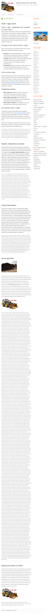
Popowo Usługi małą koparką (12, 247)
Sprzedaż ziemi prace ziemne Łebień (24, 454)
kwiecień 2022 (36, 58)
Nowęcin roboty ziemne (18, 352)
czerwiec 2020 (36, 67)
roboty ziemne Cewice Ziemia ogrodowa (21, 401)
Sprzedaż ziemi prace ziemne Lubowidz (8, 456)
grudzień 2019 (36, 76)
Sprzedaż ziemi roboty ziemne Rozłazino (8, 485)
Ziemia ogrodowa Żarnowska (13, 557)
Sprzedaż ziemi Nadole (5, 444)
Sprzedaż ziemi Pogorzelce (21, 445)
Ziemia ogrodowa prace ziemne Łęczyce (20, 519)
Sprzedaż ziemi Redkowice (10, 467)
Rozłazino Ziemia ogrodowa (16, 434)
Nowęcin (2, 134)
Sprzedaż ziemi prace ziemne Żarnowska (8, 466)
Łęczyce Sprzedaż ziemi (14, 341)
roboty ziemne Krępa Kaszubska (25, 406)
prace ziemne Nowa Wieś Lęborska (20, 377)
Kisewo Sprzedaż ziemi (26, 332)
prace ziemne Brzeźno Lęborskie (11, 359)
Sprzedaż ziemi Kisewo (20, 440)
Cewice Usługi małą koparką (6, 238)
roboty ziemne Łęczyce (5, 412)
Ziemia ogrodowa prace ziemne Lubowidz (20, 520)
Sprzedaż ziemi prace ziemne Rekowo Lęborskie (17, 462)
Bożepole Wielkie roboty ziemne (15, 319)
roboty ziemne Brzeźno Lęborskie (7, 400)
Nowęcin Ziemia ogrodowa (8, 354)
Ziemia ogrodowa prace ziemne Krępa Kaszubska (16, 516)
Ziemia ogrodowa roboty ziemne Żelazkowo (17, 555)
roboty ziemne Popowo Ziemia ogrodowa (21, 422)
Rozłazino (25, 136)
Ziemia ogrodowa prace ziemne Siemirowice (13, 528)
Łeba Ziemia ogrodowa (11, 339)
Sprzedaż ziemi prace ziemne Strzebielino (9, 465)
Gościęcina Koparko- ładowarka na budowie (22, 179)
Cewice (29, 129)
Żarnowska (15, 137)
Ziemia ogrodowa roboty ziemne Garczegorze (19, 537)
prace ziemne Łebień (19, 370)
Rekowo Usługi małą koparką (6, 249)
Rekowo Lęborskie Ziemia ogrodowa (20, 397)
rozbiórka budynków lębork (18, 136)
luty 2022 (35, 61)
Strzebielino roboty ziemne (26, 492)
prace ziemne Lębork (16, 134)
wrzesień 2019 (36, 80)
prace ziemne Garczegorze (10, 364)
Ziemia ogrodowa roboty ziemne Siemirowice (9, 552)
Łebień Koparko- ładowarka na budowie (13, 183)
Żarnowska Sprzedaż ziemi (21, 496)
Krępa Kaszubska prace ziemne (16, 333)
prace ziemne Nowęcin (23, 379)
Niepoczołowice (19, 133)
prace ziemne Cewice (12, 361)
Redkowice (22, 134)
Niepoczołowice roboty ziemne (7, 348)
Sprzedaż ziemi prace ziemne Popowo (16, 460)
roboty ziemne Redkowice (6, 423)
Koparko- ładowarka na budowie (12, 144)
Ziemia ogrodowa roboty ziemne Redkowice (16, 549)
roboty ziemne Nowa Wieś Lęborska (14, 418)
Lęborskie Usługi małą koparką (22, 242)
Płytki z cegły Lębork (8, 24)
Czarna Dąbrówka (4, 130)
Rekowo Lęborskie (26, 316)
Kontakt (3, 14)
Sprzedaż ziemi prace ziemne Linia (22, 455)
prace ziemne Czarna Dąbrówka (7, 362)
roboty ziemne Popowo (9, 422)
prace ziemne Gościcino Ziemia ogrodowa (22, 365)
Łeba (10, 132)
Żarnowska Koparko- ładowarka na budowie (9, 197)
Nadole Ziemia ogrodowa (11, 347)
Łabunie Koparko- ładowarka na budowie (13, 182)
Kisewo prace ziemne (9, 332)
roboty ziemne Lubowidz (21, 413)
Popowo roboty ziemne (8, 357)
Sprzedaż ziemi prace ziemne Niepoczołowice (9, 458)
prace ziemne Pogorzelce (18, 380)
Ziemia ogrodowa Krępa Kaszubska (17, 503)
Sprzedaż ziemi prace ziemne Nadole (23, 456)
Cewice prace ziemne (16, 323)
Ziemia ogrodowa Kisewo (6, 503)
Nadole (14, 133)
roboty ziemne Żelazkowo (17, 431)
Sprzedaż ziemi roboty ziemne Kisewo (20, 473)
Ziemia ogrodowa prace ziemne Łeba (20, 517)
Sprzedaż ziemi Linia (17, 442)
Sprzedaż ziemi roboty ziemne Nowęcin (16, 481)
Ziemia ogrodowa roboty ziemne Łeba (14, 541)
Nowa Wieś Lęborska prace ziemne (14, 350)
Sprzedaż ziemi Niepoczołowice (16, 444)
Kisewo (18, 130)
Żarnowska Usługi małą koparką (7, 251)
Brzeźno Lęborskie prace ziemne (23, 321)
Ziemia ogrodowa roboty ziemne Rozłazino (21, 551)
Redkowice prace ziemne (26, 393)
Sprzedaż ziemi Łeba (21, 441)
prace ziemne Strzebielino (10, 388)
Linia (29, 132)
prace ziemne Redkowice (12, 383)
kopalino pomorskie (23, 130)
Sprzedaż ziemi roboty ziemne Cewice (15, 470)
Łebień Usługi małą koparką (12, 242)
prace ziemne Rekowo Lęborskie (11, 384)
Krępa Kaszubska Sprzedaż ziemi (13, 334)
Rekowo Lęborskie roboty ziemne (24, 395)
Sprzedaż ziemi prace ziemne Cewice (20, 448)
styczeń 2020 (36, 75)
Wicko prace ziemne (26, 494)
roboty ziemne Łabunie (24, 408)
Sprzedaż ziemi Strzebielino (6, 491)
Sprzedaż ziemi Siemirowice (23, 490)
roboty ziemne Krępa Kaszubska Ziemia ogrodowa (10, 408)
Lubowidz (10, 133)
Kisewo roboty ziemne (18, 332)
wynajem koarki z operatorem (18, 605)
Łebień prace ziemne (20, 339)
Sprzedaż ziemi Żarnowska (25, 491)
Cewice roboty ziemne (24, 323)
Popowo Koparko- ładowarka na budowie (8, 192)
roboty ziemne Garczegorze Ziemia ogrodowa (20, 404)
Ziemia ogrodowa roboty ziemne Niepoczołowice (16, 545)
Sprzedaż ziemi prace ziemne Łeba (11, 454)
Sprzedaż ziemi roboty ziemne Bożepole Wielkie (10, 469)
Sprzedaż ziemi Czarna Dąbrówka (16, 438)
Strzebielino (8, 137)
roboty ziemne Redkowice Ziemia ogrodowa (19, 423)
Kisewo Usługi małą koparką (26, 239)
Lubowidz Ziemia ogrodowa (6, 346)
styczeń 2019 (36, 82)
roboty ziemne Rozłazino (5, 426)
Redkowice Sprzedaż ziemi (16, 394)
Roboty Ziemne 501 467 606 (26, 3)
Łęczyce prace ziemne (26, 340)
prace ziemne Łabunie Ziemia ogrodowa (15, 369)
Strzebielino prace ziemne (16, 492)
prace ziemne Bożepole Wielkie (11, 358)
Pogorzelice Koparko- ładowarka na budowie (22, 190)
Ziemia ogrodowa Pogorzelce (16, 509)
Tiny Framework (9, 610)
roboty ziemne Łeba (17, 409)
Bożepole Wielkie (18, 129)
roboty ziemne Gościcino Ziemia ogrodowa (16, 405)
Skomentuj (4, 559)
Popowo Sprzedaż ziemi (17, 357)
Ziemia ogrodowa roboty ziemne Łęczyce (14, 542)
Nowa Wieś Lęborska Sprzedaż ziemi (11, 351)
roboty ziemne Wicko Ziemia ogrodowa (8, 430)
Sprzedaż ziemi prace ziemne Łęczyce (8, 455)
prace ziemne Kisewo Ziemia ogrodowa (17, 366)
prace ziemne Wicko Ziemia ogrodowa (20, 390)
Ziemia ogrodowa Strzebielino (22, 556)
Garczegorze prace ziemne (13, 328)
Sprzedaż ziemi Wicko (16, 491)
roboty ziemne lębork (9, 136)
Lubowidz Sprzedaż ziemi (24, 344)
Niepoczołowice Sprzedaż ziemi (18, 348)
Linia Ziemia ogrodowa (26, 343)
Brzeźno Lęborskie (24, 129)
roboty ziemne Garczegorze (6, 404)
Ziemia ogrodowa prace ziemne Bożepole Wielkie (14, 510)
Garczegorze (10, 130)
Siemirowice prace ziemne (26, 434)
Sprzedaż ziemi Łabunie (12, 441)
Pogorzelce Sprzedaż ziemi (9, 355)
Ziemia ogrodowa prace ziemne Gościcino (14, 514)
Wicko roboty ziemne (5, 495)
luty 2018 (35, 89)
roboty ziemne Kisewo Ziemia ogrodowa (11, 406)
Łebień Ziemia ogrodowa (17, 340)
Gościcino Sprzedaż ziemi (18, 330)
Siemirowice (3, 137)
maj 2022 (35, 57)
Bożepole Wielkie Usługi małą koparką (9, 236)
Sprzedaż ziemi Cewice (5, 438)
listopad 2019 (36, 78)
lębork (15, 132)
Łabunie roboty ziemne (18, 336)
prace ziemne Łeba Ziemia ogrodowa (8, 370)
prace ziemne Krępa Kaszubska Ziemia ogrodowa (17, 368)
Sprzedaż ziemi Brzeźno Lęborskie (24, 437)
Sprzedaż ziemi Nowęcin (11, 445)
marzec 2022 (36, 60)
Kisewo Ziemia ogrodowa (6, 333)
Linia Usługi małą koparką (13, 243)
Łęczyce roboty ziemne (5, 341)
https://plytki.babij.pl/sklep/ (13, 82)
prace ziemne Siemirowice (10, 387)
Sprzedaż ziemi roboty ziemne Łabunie (23, 474)
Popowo (10, 134)
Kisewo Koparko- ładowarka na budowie (8, 180)
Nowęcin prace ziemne (9, 352)
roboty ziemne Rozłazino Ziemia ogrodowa (18, 426)
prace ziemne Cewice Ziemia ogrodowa (23, 361)
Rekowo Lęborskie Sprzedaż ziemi (7, 397)
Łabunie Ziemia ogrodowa (8, 337)
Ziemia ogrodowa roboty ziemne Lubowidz (14, 544)
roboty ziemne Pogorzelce (13, 420)
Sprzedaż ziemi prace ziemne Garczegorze (23, 449)
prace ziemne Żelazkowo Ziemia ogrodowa (13, 393)
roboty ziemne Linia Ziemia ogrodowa (10, 413)
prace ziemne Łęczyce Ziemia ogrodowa (23, 372)
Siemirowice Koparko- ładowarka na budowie (18, 194)
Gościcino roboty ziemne (8, 330)
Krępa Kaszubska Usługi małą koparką (8, 240)
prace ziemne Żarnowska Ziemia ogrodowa (16, 391)
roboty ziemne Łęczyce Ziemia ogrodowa (17, 412)
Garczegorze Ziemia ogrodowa (17, 329)
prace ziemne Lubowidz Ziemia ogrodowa (9, 375)
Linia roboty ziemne (10, 343)
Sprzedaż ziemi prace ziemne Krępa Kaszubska (10, 452)
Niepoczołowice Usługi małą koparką (18, 245)
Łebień (12, 132)
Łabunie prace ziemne (9, 336)
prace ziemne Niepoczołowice (16, 376)
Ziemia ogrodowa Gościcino (25, 502)
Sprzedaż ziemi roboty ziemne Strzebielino (14, 487)
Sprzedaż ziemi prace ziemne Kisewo (23, 451)
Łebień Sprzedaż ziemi (8, 340)
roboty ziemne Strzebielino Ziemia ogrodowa (14, 429)
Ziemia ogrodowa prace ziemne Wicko (16, 530)
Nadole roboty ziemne (24, 346)
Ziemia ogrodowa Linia (9, 506)
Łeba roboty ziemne (24, 337)
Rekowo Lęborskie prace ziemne (11, 395)
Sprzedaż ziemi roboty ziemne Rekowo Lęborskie (20, 484)
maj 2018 (35, 86)
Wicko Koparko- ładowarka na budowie (21, 196)
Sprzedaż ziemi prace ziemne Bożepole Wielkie (15, 447)
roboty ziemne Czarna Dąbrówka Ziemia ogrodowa (20, 402)
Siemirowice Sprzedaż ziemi (17, 436)
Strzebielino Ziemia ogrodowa (17, 494)
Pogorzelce (7, 134)
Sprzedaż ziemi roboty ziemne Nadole (23, 478)
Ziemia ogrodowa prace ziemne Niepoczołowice (22, 521)
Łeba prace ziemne (17, 337)
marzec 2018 (36, 88)
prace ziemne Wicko (9, 390)
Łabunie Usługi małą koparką (21, 240)
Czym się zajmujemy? (20, 14)
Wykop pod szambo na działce (12, 565)
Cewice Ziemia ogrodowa (11, 325)
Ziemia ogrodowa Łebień (18, 505)
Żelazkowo (20, 137)
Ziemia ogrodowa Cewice (19, 501)
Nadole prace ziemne (16, 346)
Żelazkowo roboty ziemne (22, 498)
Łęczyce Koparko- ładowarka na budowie (17, 185)
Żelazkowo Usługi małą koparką (19, 251)
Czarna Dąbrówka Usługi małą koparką (19, 238)
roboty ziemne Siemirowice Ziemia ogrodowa (17, 427)
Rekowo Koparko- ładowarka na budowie (12, 193)
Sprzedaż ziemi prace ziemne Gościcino (8, 451)
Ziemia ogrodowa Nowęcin (6, 509)
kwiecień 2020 (36, 70)
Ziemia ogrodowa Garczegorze (14, 502)
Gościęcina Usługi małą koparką (14, 239)
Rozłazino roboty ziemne (25, 433)
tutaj (11, 41)
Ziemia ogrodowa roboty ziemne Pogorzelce (13, 548)
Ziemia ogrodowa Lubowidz (18, 506)
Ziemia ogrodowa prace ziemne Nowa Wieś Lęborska (11, 523)
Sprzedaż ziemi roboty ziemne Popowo (18, 483)
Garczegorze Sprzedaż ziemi (6, 329)
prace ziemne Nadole (21, 375)
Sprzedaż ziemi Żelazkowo (6, 492)
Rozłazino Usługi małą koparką (17, 249)
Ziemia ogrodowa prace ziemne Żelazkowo (19, 531)
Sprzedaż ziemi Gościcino (11, 440)
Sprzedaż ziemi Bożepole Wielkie (11, 437)
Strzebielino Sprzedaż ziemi (6, 494)
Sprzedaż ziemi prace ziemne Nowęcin (14, 459)
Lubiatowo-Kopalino (5, 133)
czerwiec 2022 (36, 55)
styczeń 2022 (36, 63)
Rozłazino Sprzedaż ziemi (6, 434)
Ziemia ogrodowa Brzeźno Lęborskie (8, 501)
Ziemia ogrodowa (7, 258)
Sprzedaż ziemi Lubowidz (25, 442)
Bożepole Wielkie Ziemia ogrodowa (10, 321)
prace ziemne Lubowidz (26, 373)
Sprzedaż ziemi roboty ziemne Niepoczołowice (9, 480)
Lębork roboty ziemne (21, 132)
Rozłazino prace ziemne (16, 433)
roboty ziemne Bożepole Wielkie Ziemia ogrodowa (20, 398)
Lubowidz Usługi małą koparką (24, 243)
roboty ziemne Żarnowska (20, 430)
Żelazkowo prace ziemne (12, 498)
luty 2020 (35, 73)
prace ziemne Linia (4, 373)
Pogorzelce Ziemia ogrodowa (20, 355)
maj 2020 (35, 69)
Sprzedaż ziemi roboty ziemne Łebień (22, 476)
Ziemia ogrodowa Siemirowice (10, 556)
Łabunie (7, 132)
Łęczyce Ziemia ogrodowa (23, 341)
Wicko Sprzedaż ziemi (13, 495)
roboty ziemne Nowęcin (16, 419)
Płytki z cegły (26, 137)
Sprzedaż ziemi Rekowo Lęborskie (22, 467)
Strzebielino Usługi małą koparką (13, 250)
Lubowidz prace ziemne (5, 344)
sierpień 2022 (36, 52)
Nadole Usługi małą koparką (6, 245)
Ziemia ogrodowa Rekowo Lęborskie (16, 533)
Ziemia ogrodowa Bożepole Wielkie (24, 499)
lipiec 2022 (36, 54)
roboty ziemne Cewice (9, 401)
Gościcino (15, 130)
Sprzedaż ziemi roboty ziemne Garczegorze (19, 472)
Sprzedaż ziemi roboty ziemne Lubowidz (8, 478)
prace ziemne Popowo (16, 382)
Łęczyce (26, 132)
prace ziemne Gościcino (9, 365)
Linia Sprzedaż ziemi (18, 343)
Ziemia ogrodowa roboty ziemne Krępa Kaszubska (10, 539)
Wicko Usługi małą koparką (24, 250)
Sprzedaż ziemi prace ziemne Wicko (23, 465)
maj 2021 (35, 64)
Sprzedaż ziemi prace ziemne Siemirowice (20, 463)
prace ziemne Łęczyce (12, 372)
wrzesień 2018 (36, 85)
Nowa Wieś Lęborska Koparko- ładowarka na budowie (15, 189)
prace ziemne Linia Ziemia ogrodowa (15, 373)
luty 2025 (35, 51)
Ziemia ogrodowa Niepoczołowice (10, 508)
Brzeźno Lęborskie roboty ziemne (7, 322)
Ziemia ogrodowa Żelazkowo (24, 557)
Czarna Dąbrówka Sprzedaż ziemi (17, 326)
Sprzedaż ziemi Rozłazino (13, 490)
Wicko (12, 137)
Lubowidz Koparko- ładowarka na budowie (18, 186)
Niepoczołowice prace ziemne (22, 347)
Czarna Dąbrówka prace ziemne (22, 325)
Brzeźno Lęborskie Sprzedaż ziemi (20, 322)
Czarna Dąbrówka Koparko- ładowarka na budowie (14, 178)
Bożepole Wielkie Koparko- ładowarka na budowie (16, 175)
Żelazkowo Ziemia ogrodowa (12, 499)
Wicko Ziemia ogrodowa (22, 495)
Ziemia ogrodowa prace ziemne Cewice (21, 512)
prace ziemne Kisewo (5, 366)
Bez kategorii (12, 129)
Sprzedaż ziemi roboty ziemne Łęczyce (8, 477)
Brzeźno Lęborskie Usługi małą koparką (23, 236)
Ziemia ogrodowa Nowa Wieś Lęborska (24, 508)
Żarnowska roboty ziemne (11, 496)
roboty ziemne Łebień (12, 411)
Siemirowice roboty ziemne (6, 436)
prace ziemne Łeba (26, 369)
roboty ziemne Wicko (26, 429)
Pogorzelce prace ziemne (18, 354)
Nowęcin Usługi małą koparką (18, 246)
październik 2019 (37, 79)
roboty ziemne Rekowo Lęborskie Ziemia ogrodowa (20, 424)
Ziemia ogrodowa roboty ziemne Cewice (12, 535)
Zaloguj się (14, 610)
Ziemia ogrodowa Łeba (9, 505)
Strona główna (10, 14)
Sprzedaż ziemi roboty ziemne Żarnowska (14, 488)
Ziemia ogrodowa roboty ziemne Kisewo (22, 538)
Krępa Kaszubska (26, 314)
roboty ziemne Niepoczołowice (13, 416)
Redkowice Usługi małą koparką (23, 247)
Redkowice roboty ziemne (6, 394)
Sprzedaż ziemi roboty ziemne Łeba (7, 476)
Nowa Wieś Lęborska (25, 133)
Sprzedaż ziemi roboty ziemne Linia (22, 477)
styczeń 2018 (36, 91)
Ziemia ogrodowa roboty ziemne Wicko (13, 553)
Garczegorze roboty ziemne (23, 328)
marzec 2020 (36, 72)
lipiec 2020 (36, 66)
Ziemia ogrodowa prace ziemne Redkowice (18, 526)
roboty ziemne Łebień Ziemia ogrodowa (23, 411)
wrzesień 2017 (36, 92)
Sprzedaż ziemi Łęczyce (8, 442)
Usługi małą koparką (8, 205)
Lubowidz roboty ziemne (14, 344)
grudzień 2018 (36, 83)
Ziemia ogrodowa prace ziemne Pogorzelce (15, 524)
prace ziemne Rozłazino (12, 386)
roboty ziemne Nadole (19, 415)
